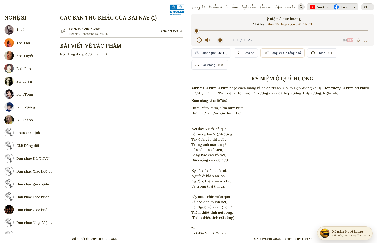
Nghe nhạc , (332, 93)
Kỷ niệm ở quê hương (84, 29)
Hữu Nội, (274, 24)
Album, (211, 88)
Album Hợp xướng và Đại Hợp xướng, (312, 88)
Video (278, 6)
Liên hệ (290, 6)
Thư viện (265, 6)
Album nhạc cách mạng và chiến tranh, (250, 88)
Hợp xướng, (312, 93)
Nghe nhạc (249, 6)
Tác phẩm (231, 6)
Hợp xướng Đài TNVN (296, 24)
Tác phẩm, (227, 93)
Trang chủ (198, 6)
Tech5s (307, 239)
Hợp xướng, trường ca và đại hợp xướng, (269, 93)
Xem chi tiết (169, 31)
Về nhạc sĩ (215, 6)
